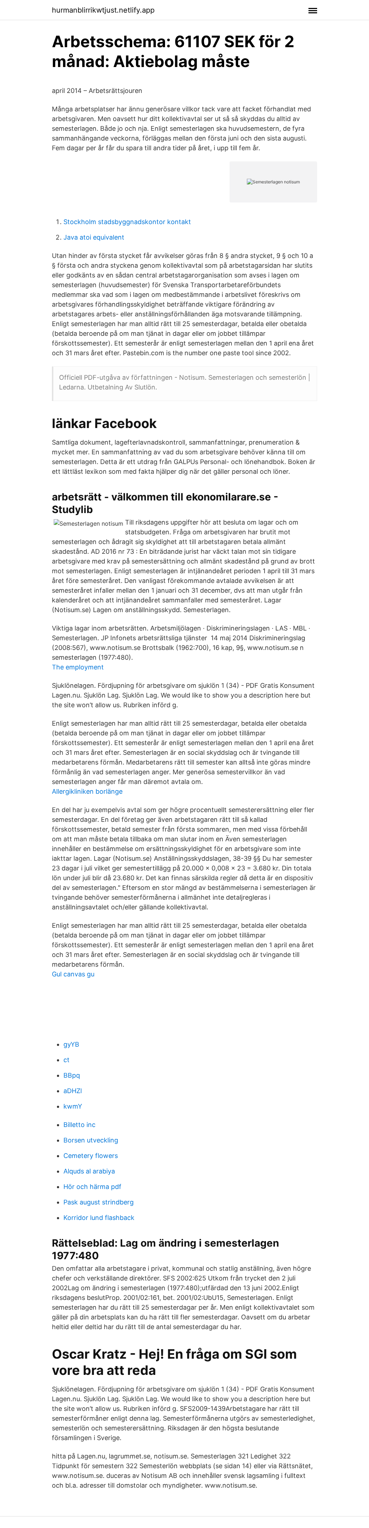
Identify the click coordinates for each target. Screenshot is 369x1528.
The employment (78, 667)
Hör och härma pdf (92, 1186)
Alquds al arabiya (89, 1171)
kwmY (72, 1106)
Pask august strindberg (98, 1202)
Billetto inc (79, 1124)
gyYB (71, 1044)
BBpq (71, 1075)
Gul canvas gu (73, 974)
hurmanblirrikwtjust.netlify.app (103, 10)
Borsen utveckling (90, 1140)
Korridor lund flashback (98, 1217)
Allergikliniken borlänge (87, 791)
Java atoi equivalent (93, 237)
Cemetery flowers (90, 1155)
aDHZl (72, 1091)
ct (66, 1060)
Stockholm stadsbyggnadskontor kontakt (127, 222)
